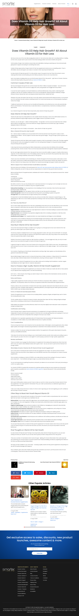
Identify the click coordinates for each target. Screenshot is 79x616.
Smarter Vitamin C (22, 578)
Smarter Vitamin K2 (22, 586)
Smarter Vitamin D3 (22, 573)
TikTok (44, 575)
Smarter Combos (46, 3)
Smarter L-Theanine (22, 589)
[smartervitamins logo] (9, 570)
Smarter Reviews (33, 571)
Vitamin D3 (42, 47)
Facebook (45, 569)
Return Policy (33, 584)
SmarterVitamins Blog (23, 40)
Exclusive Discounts (34, 586)
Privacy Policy (33, 580)
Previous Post (14, 459)
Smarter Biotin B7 (21, 591)
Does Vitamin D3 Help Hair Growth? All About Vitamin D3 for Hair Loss (47, 40)
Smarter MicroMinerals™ (23, 584)
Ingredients (17, 512)
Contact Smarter (34, 575)
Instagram (45, 571)
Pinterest (45, 573)
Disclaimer (32, 589)
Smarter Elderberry (22, 593)
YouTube (45, 580)
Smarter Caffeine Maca (23, 582)
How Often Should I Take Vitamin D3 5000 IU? (50, 462)
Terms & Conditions (34, 578)
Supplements (37, 3)
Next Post (66, 459)
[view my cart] (72, 3)
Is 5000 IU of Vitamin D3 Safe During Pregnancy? (26, 463)
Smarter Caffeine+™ (22, 575)
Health (35, 47)
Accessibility (33, 591)
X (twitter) (45, 578)
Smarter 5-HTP (21, 595)
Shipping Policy (33, 582)
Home (16, 40)
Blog (68, 3)
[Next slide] (66, 506)
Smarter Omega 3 (21, 580)
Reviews (54, 3)
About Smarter (61, 3)
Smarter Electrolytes (22, 571)
